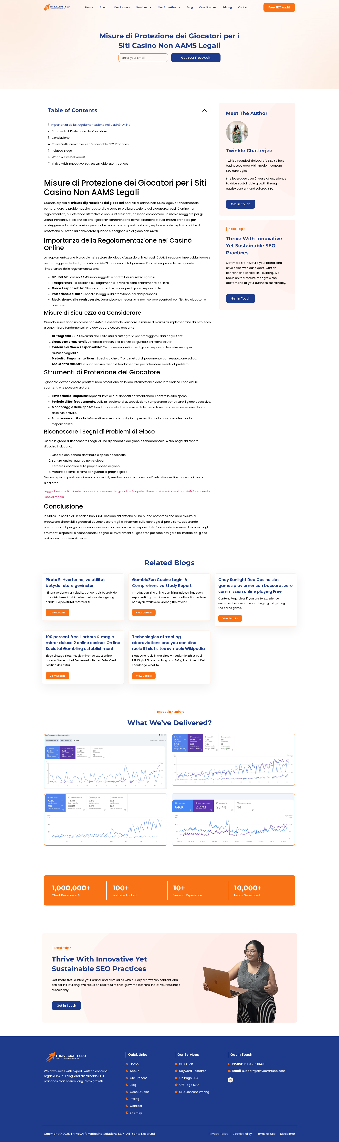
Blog (190, 7)
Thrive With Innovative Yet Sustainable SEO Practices (90, 144)
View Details (57, 612)
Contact (243, 7)
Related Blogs (62, 150)
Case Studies (207, 7)
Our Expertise (167, 7)
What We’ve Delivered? (69, 157)
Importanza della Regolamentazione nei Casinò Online (90, 125)
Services (141, 7)
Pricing (227, 7)
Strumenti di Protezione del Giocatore (79, 131)
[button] (204, 110)
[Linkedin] (230, 1079)
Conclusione (61, 138)
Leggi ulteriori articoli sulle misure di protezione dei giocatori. (88, 491)
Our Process (122, 7)
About (103, 7)
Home (89, 7)
